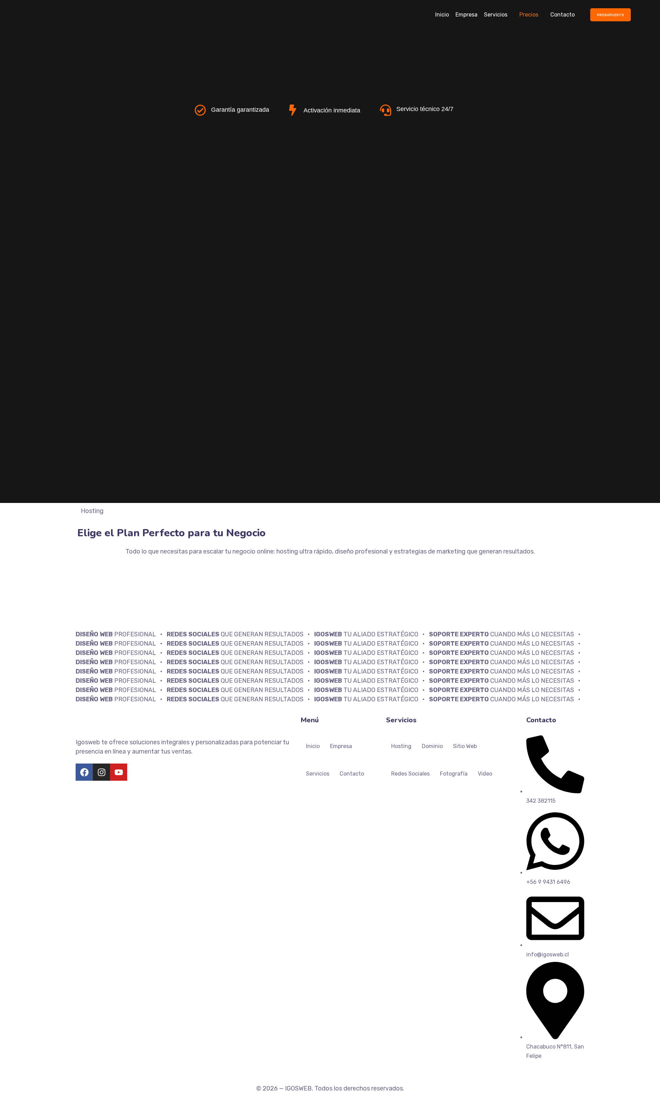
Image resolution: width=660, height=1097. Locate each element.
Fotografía (454, 773)
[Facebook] (84, 772)
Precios (528, 14)
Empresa (466, 14)
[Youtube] (118, 772)
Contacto (562, 14)
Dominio (432, 746)
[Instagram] (101, 772)
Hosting (401, 746)
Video (485, 773)
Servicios (495, 14)
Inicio (442, 14)
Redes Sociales (410, 773)
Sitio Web (465, 746)
